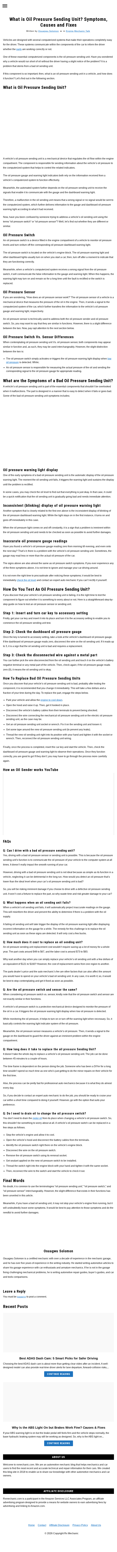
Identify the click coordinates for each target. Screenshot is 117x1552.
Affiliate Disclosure (59, 1525)
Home (31, 1525)
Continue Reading (58, 1374)
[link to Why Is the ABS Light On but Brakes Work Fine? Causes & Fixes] (58, 1402)
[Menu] (5, 6)
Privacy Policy (80, 1525)
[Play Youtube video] (58, 804)
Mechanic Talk (82, 31)
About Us (96, 1525)
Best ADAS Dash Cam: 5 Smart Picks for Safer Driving (58, 1358)
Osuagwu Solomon (48, 31)
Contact (42, 1525)
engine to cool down (51, 700)
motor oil (37, 1118)
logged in (21, 1297)
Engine (70, 31)
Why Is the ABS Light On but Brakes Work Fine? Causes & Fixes (58, 1427)
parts (19, 49)
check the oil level (26, 580)
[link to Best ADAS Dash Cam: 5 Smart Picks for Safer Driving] (58, 1332)
